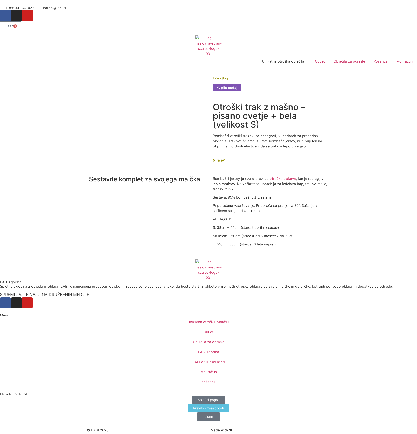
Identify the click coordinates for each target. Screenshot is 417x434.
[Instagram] (16, 15)
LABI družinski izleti (208, 362)
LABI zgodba (10, 282)
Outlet (320, 61)
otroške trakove (283, 178)
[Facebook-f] (5, 15)
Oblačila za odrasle (349, 61)
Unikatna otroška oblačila (208, 322)
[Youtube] (27, 15)
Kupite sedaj (226, 87)
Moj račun (404, 61)
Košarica (381, 61)
